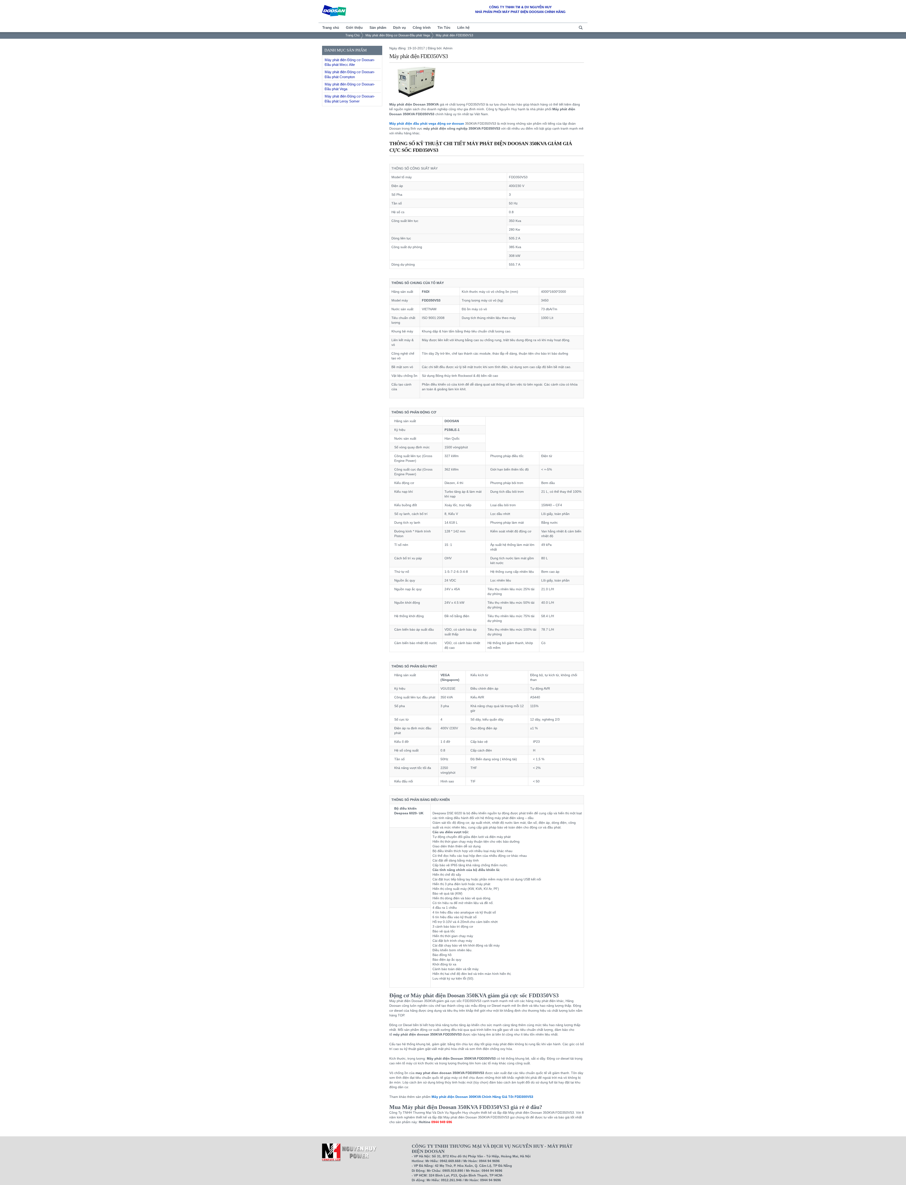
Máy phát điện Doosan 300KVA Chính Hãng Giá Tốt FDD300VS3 (482, 1097)
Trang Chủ (352, 35)
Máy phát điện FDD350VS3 (454, 35)
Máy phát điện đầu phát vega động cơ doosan (426, 123)
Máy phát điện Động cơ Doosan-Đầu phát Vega (397, 35)
